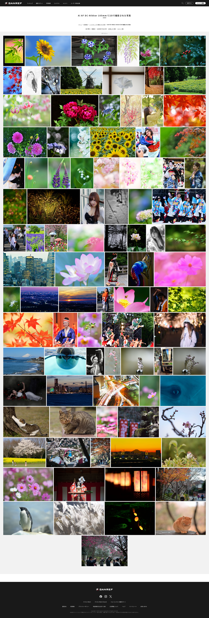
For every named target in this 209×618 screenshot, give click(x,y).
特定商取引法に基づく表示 (99, 606)
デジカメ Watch (87, 602)
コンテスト (57, 3)
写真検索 (85, 24)
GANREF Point (101, 29)
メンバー (65, 3)
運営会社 (64, 606)
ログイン (189, 3)
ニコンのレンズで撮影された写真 (97, 24)
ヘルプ (123, 606)
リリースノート (133, 606)
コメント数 (120, 29)
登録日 (93, 29)
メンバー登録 (200, 3)
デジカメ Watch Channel (101, 602)
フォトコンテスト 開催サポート (118, 602)
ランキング (30, 3)
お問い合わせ (144, 606)
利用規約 (72, 606)
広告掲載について (114, 606)
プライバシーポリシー (84, 606)
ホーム (80, 24)
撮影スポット (39, 3)
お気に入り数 (112, 29)
